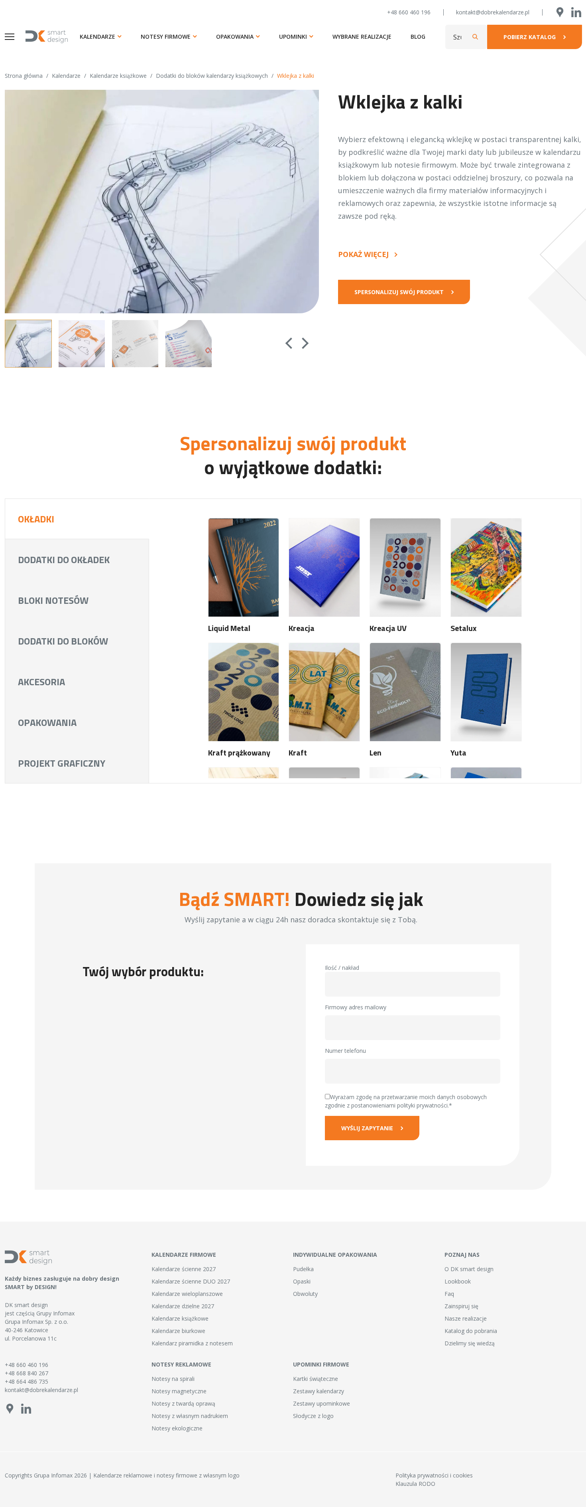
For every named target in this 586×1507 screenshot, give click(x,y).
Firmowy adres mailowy (355, 1007)
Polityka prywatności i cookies (434, 1475)
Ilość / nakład (342, 967)
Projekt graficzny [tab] (61, 763)
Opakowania (235, 36)
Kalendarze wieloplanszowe (187, 1293)
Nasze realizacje (465, 1318)
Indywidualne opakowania (335, 1254)
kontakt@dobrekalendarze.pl (492, 12)
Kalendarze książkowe (118, 75)
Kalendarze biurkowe (178, 1331)
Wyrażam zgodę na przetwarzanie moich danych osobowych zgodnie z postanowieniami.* (406, 1101)
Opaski (302, 1281)
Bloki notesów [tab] (53, 600)
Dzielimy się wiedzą (469, 1343)
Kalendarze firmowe (183, 1254)
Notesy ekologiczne (177, 1428)
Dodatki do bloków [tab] (63, 641)
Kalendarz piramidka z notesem (192, 1343)
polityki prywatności (422, 1105)
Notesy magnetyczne (178, 1391)
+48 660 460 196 (409, 12)
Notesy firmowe (166, 36)
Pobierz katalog (529, 37)
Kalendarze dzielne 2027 (182, 1306)
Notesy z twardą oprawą (183, 1403)
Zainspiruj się (461, 1306)
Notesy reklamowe (181, 1364)
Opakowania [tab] (47, 722)
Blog (418, 36)
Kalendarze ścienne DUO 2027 (190, 1281)
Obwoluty (305, 1293)
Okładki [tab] (36, 519)
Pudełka (303, 1269)
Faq (449, 1293)
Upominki (293, 36)
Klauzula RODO (415, 1483)
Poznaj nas (462, 1254)
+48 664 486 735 (26, 1381)
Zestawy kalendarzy (318, 1391)
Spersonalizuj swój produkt (399, 292)
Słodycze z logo (313, 1416)
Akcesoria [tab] (41, 681)
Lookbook (457, 1281)
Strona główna (24, 75)
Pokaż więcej (363, 254)
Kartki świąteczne (315, 1378)
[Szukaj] (475, 37)
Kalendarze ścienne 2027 (183, 1269)
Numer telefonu (345, 1050)
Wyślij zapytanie (367, 1128)
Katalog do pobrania (470, 1331)
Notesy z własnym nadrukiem (189, 1416)
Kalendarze (97, 36)
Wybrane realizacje (361, 36)
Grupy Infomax (55, 1313)
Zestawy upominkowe (321, 1403)
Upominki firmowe (321, 1364)
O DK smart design (469, 1269)
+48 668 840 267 (26, 1373)
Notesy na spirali (173, 1378)
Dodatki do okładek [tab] (64, 559)
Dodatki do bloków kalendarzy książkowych (212, 75)
